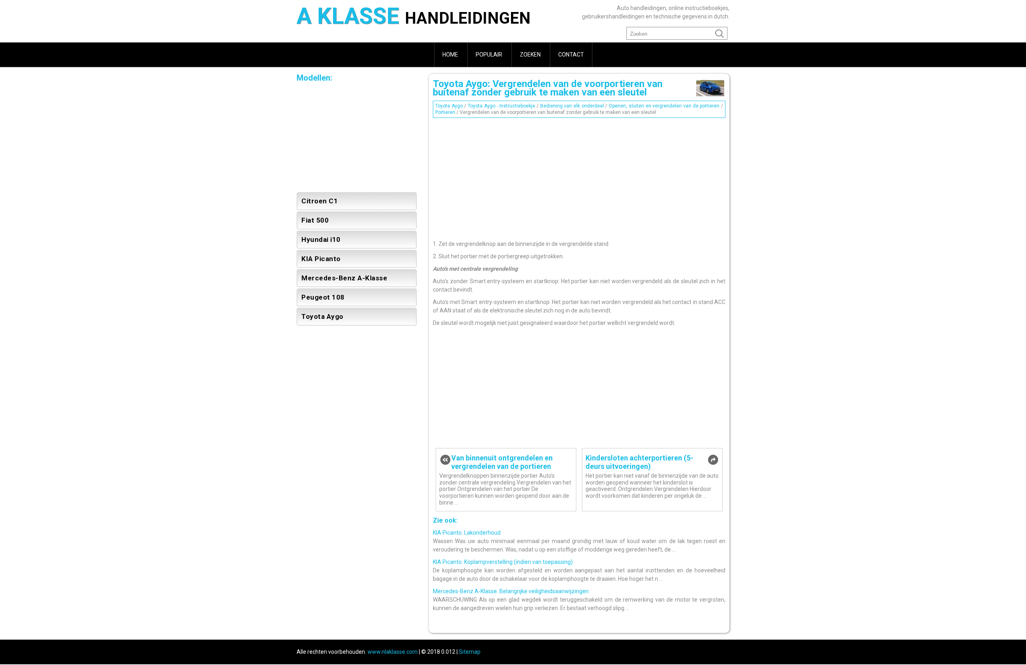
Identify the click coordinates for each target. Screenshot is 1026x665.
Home (450, 54)
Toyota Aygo (449, 106)
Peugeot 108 (323, 297)
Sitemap (470, 652)
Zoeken (530, 54)
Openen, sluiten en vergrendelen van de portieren (664, 106)
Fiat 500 (315, 220)
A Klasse (414, 17)
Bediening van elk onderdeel (572, 106)
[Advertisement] (579, 177)
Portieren (445, 112)
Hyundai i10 (321, 239)
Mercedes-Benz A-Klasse (344, 278)
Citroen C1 (319, 201)
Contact (571, 54)
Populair (489, 54)
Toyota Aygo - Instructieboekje (501, 106)
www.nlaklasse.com (393, 652)
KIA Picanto (321, 259)
